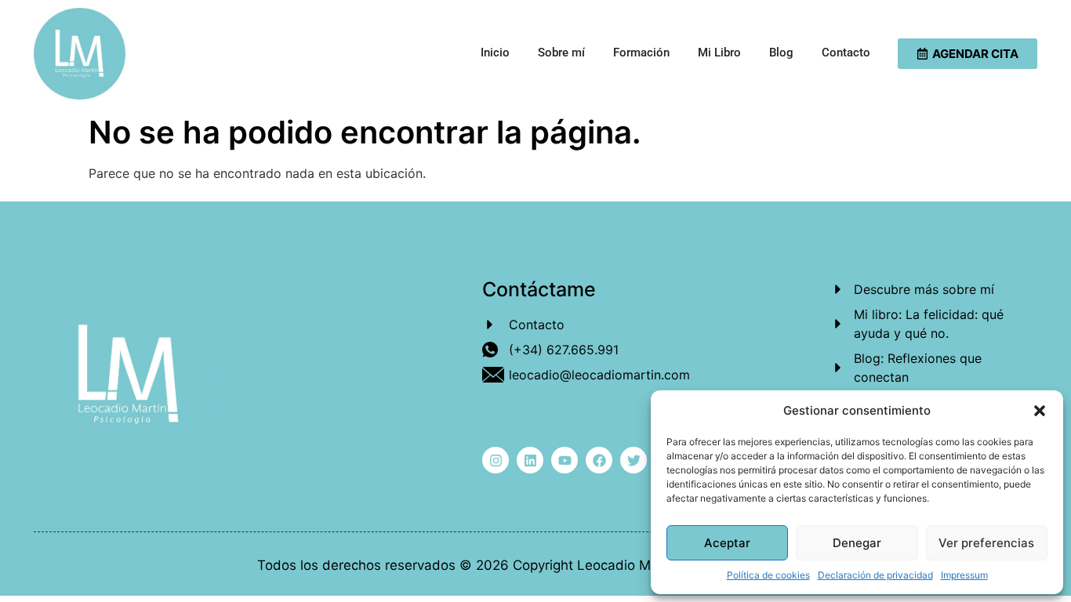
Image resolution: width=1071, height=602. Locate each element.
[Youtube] (564, 460)
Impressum (964, 575)
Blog (781, 52)
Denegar (857, 542)
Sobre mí (561, 52)
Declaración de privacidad (875, 575)
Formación (641, 52)
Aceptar (727, 542)
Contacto (846, 52)
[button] (1039, 411)
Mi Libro (719, 52)
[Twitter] (633, 460)
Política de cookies (768, 575)
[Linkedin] (530, 460)
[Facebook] (599, 460)
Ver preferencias (986, 542)
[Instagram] (495, 460)
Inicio (495, 52)
